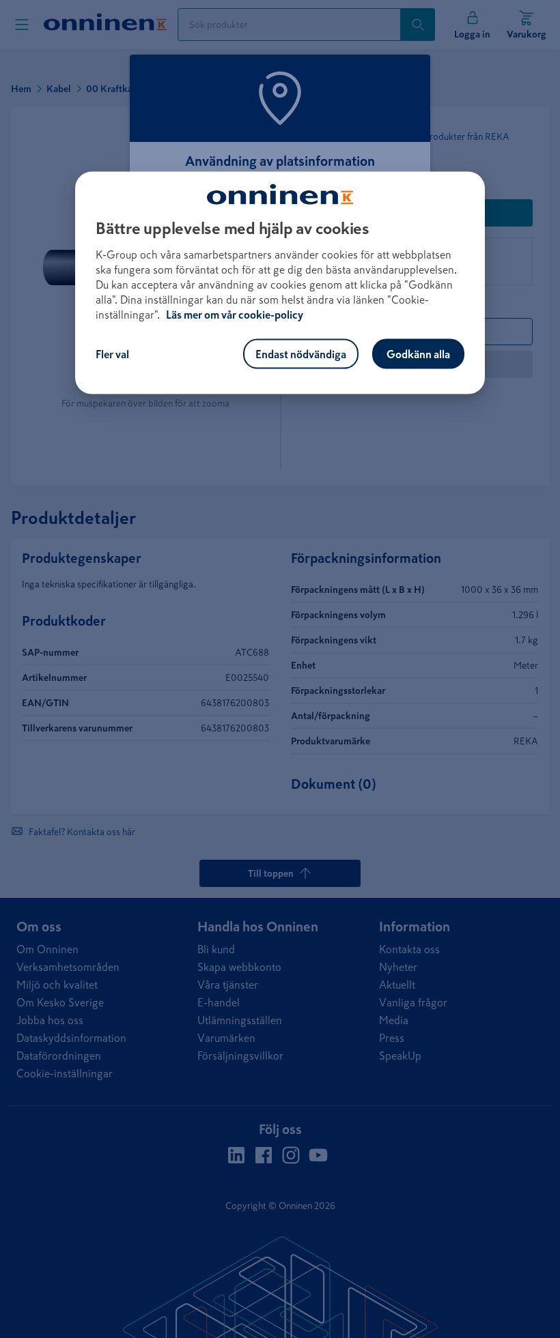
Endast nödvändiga (300, 354)
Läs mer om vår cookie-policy (234, 314)
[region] (280, 283)
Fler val (112, 354)
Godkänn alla (418, 354)
